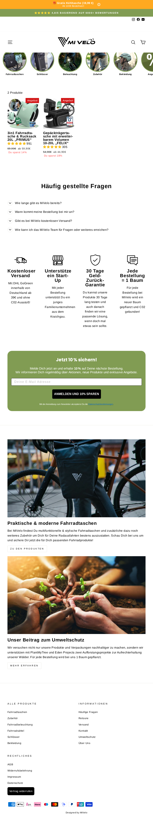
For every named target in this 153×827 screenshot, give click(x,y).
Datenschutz (15, 783)
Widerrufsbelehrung (19, 770)
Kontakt (83, 730)
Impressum (14, 776)
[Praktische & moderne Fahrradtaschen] (76, 478)
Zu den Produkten (27, 548)
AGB (10, 764)
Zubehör (12, 718)
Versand (84, 724)
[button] (16, 143)
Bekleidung (14, 743)
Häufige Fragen (88, 712)
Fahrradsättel (15, 730)
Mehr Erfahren (24, 665)
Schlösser (13, 737)
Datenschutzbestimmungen (100, 404)
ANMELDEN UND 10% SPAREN (76, 394)
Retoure (84, 718)
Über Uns (84, 743)
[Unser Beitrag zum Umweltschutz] (76, 595)
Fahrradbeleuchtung (20, 724)
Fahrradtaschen (17, 712)
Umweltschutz (87, 737)
